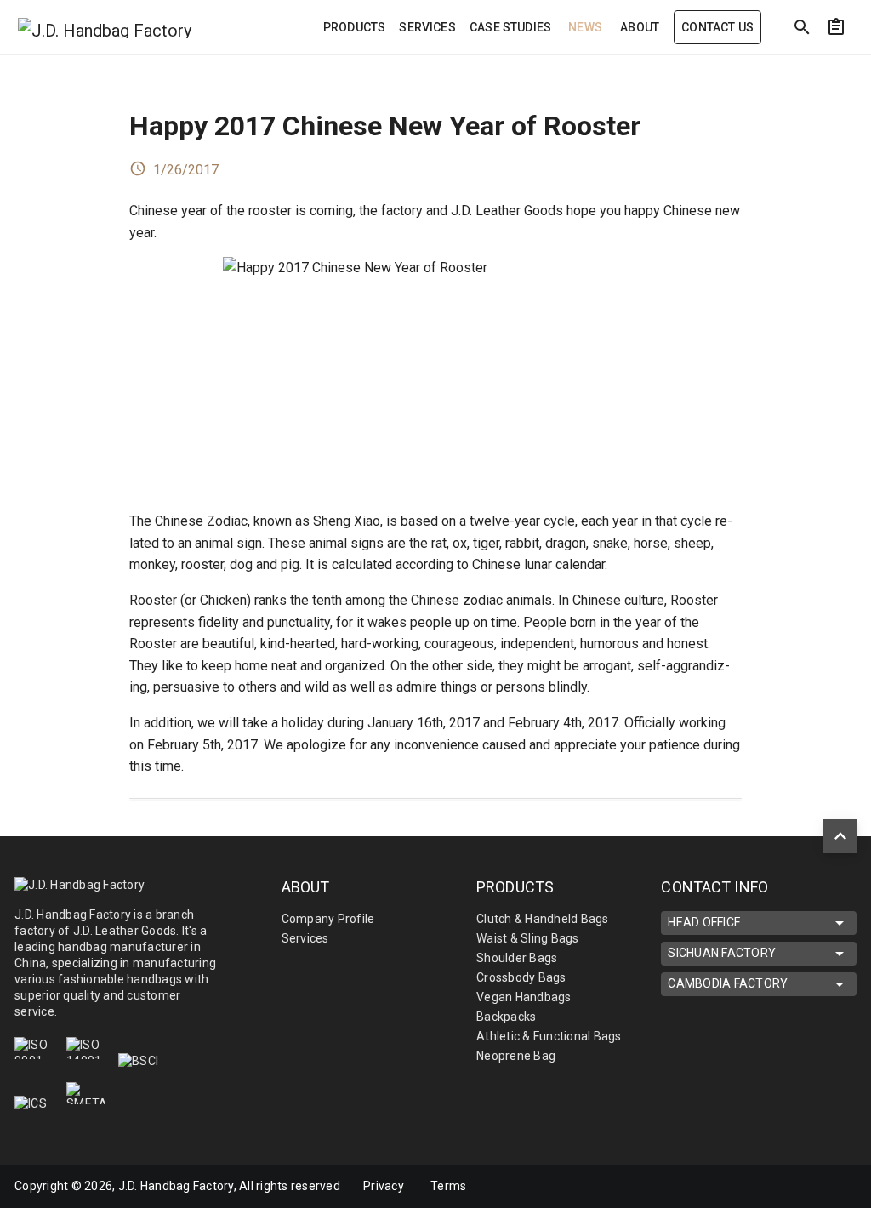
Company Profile (328, 919)
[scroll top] (840, 836)
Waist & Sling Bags (527, 938)
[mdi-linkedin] (782, 1187)
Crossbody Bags (521, 977)
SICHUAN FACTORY (722, 953)
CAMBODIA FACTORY (728, 983)
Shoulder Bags (516, 958)
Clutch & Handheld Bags (542, 919)
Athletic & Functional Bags (549, 1036)
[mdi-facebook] (747, 1187)
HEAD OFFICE (704, 922)
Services (305, 938)
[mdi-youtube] (818, 1187)
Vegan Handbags (524, 997)
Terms (448, 1186)
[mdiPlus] (847, 63)
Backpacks (506, 1016)
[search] (802, 27)
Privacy (383, 1186)
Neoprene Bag (515, 1056)
